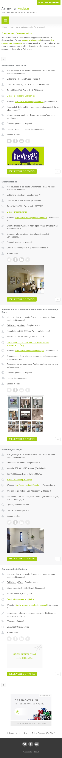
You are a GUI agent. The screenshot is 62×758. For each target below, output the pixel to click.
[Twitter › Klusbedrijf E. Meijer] (9, 522)
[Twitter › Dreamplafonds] (9, 259)
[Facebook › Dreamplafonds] (15, 259)
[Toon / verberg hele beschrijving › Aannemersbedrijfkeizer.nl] (33, 615)
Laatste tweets (14, 129)
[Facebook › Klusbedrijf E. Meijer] (15, 522)
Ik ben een (48, 2)
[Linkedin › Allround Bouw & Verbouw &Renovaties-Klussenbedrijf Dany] (21, 390)
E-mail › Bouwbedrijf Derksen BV (21, 96)
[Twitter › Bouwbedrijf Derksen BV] (9, 141)
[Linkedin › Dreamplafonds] (21, 259)
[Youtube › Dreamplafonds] (27, 259)
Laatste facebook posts (35, 129)
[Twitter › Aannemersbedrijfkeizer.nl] (9, 638)
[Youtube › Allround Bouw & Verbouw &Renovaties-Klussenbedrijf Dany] (27, 390)
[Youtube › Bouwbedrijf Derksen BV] (27, 141)
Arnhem (21, 195)
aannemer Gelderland (31, 40)
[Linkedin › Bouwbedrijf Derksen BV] (21, 141)
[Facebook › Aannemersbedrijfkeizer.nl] (15, 638)
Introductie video (39, 248)
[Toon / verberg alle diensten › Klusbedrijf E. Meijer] (33, 498)
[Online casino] (31, 695)
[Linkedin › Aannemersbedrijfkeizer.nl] (21, 638)
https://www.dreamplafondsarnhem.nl (31, 218)
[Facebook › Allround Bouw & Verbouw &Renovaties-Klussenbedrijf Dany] (15, 390)
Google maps (33, 79)
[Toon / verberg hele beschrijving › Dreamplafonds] (33, 227)
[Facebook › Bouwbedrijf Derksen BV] (15, 141)
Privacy (36, 752)
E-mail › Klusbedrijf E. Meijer (19, 480)
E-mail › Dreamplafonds (17, 212)
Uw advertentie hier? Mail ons (31, 723)
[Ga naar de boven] (57, 171)
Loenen (21, 79)
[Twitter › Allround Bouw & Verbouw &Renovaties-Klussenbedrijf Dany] (9, 390)
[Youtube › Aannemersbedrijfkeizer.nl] (27, 638)
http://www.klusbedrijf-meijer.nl (28, 485)
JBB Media (28, 752)
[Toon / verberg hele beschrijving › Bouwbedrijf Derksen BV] (33, 109)
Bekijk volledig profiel (22, 171)
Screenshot (51, 101)
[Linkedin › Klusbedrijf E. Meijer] (21, 522)
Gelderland (11, 79)
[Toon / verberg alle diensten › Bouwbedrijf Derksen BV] (33, 117)
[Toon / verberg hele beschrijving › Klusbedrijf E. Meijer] (33, 490)
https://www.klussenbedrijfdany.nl (29, 350)
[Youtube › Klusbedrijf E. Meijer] (27, 522)
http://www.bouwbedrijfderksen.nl (29, 101)
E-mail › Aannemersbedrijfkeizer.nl (21, 599)
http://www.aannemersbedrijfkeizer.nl (31, 605)
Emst (20, 582)
